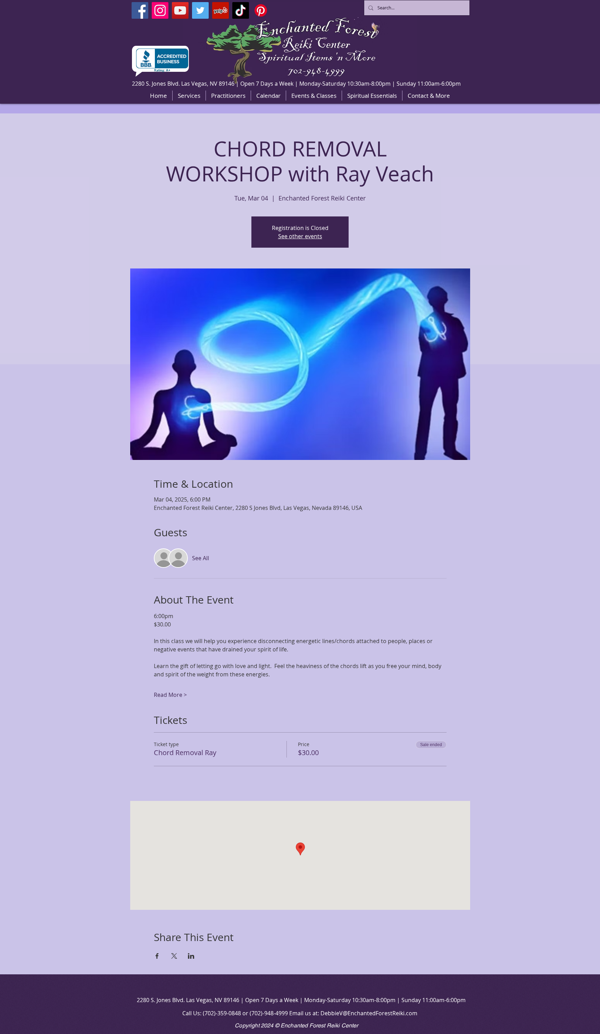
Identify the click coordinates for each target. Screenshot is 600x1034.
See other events (300, 236)
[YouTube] (180, 10)
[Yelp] (220, 10)
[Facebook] (140, 10)
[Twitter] (200, 10)
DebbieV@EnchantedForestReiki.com (368, 1013)
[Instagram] (160, 10)
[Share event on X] (174, 956)
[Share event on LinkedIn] (191, 956)
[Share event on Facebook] (157, 956)
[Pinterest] (260, 10)
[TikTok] (240, 10)
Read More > (170, 695)
